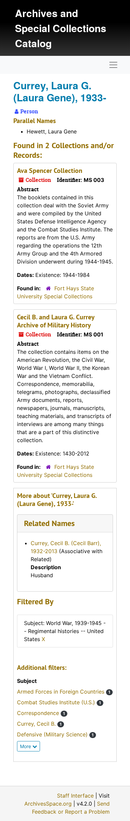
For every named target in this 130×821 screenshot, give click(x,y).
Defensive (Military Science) (55, 734)
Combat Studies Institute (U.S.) (59, 702)
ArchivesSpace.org (48, 803)
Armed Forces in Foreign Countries (63, 691)
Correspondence (41, 713)
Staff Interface (75, 795)
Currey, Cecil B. (39, 723)
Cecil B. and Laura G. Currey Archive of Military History (55, 321)
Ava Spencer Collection (49, 170)
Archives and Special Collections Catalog (60, 28)
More (26, 746)
